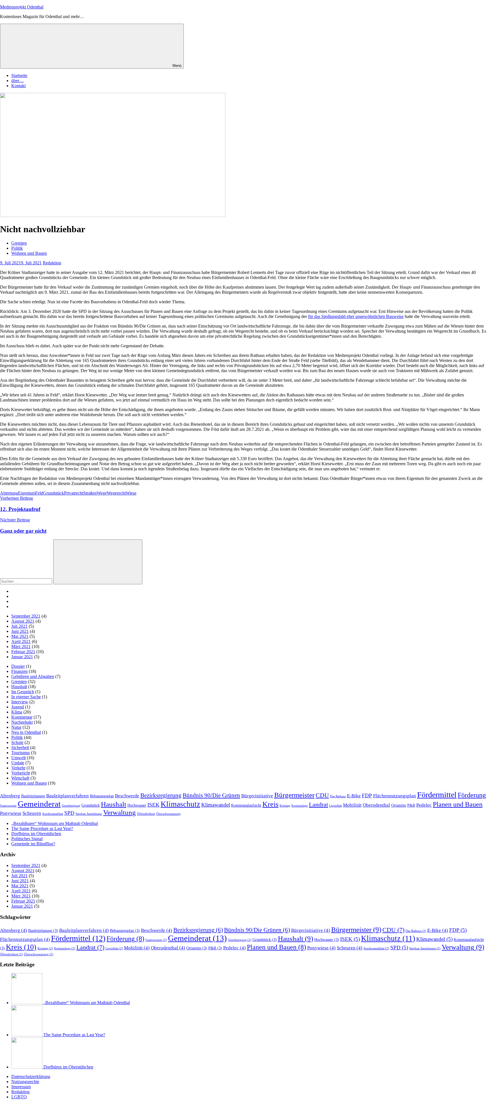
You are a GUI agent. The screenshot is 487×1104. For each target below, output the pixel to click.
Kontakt (18, 85)
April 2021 (21, 641)
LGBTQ (19, 1096)
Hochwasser (136, 805)
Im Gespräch (22, 691)
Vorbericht (20, 773)
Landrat (318, 804)
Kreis (270, 804)
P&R (411, 805)
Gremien (19, 243)
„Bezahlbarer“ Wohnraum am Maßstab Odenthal (54, 823)
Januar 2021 (22, 656)
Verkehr (18, 767)
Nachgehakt (22, 722)
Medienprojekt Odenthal (21, 7)
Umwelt (18, 757)
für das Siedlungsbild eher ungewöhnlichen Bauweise (356, 316)
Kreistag (285, 805)
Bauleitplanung (33, 796)
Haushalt (19, 686)
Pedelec (424, 805)
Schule (17, 742)
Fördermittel (437, 794)
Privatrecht (73, 493)
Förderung (472, 795)
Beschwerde (127, 795)
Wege (102, 493)
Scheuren (32, 813)
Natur (16, 727)
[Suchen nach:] (26, 581)
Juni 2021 (20, 631)
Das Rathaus (338, 796)
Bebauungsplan (102, 796)
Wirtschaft (20, 778)
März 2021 (21, 646)
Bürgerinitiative (257, 795)
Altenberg (10, 795)
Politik (17, 248)
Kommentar (21, 717)
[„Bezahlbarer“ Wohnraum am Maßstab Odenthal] (27, 1002)
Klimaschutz (180, 804)
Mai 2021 (19, 636)
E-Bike (354, 795)
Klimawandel (215, 805)
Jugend (17, 706)
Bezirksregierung (160, 795)
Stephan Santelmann (89, 813)
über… (17, 80)
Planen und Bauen (457, 804)
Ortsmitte (398, 805)
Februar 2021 (23, 651)
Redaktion (52, 262)
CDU (322, 795)
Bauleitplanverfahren (67, 795)
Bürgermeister (294, 795)
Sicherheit (20, 747)
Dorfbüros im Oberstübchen (36, 833)
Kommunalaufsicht (246, 805)
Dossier (18, 666)
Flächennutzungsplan (394, 795)
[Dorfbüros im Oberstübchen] (27, 1067)
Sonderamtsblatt (52, 813)
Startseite (19, 75)
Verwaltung (119, 812)
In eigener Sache (26, 696)
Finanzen (19, 671)
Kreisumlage (299, 805)
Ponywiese (10, 813)
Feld (39, 493)
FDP (367, 795)
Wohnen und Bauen (29, 253)
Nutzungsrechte (25, 1081)
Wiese (131, 493)
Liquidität (335, 805)
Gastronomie (8, 805)
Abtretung (9, 493)
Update (17, 762)
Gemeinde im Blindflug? (33, 843)
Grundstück (53, 493)
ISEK (153, 805)
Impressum (21, 1086)
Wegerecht (116, 493)
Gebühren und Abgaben (32, 676)
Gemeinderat (39, 803)
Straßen (90, 493)
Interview (19, 701)
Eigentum (26, 493)
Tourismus (20, 752)
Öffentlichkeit (146, 813)
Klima (16, 712)
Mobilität (352, 805)
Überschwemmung (168, 813)
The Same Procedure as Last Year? (42, 828)
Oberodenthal (376, 805)
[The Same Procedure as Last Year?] (27, 1034)
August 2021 (22, 621)
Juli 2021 (19, 626)
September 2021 (25, 616)
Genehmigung (71, 805)
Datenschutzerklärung (30, 1076)
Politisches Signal (27, 838)
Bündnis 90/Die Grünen (211, 795)
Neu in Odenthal (26, 732)
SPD (69, 813)
